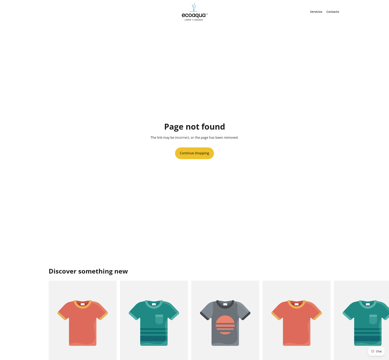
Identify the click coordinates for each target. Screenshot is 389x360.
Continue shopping (194, 153)
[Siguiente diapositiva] (335, 327)
